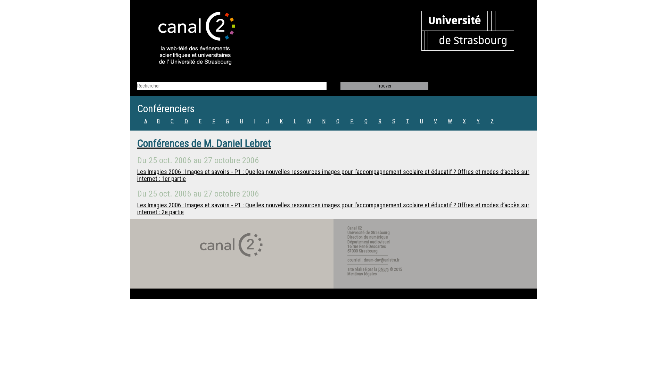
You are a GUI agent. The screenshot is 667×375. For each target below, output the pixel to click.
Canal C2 (354, 228)
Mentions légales (362, 274)
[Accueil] (190, 39)
